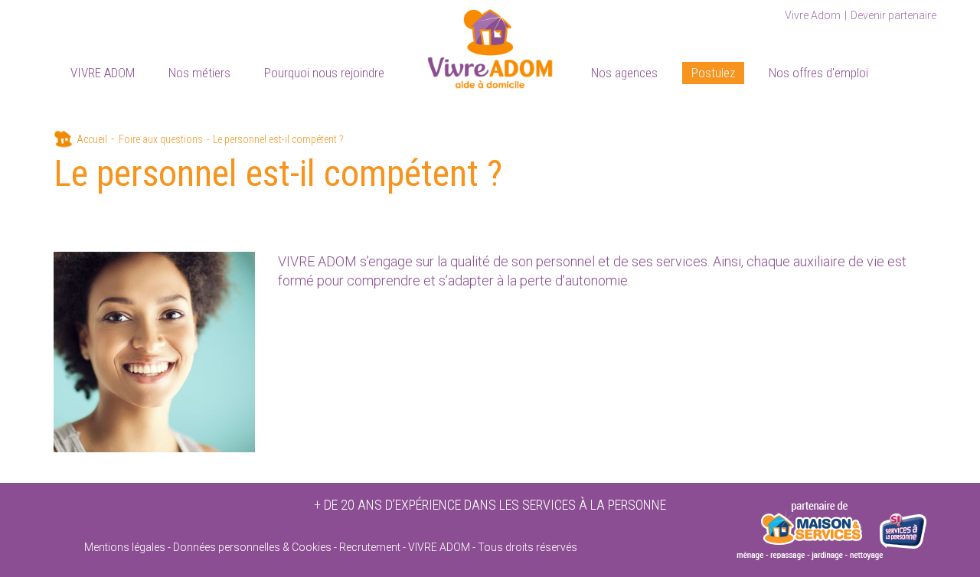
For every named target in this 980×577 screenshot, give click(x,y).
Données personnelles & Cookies (252, 547)
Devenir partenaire (893, 15)
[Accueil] (490, 46)
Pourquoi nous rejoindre (324, 72)
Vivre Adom (813, 15)
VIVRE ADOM (102, 72)
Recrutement (369, 547)
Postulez (713, 72)
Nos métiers (199, 72)
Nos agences (624, 72)
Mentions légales (124, 547)
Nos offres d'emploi (818, 72)
